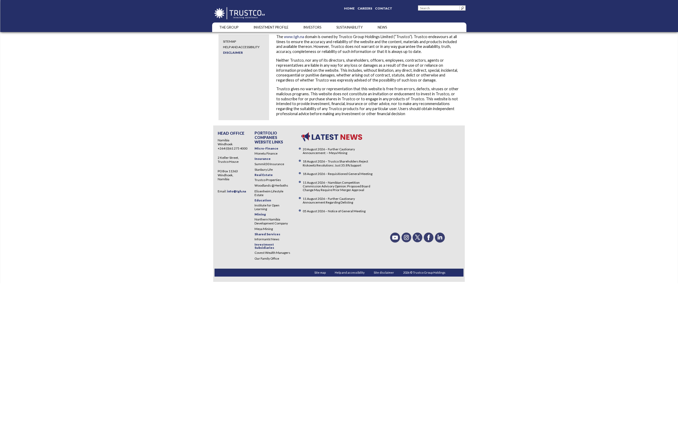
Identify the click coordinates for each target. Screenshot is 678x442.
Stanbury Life (264, 170)
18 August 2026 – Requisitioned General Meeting (337, 174)
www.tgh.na (294, 36)
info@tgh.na (236, 191)
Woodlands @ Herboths (271, 185)
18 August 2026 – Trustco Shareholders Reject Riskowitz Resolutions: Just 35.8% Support (335, 163)
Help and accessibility (241, 47)
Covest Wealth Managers (272, 253)
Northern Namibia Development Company (271, 221)
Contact (383, 8)
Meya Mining (264, 229)
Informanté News (267, 239)
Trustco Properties (268, 180)
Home (349, 8)
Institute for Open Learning (267, 207)
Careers (365, 8)
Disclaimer (233, 53)
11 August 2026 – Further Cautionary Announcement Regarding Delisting (329, 200)
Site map (320, 272)
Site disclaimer (384, 272)
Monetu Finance (266, 153)
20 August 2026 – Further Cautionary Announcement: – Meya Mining (329, 151)
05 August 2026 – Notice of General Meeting (334, 211)
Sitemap (229, 41)
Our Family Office (267, 258)
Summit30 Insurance (269, 164)
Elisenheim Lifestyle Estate (269, 193)
